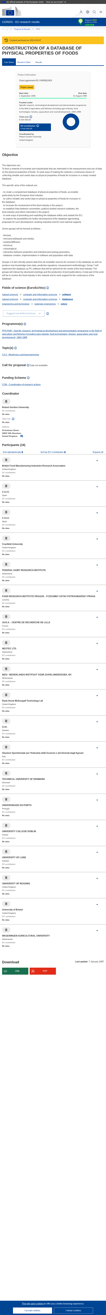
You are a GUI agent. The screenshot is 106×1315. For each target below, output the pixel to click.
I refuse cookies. (73, 1310)
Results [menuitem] (38, 62)
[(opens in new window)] (11, 11)
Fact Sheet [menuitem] (9, 62)
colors (64, 304)
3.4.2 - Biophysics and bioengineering (20, 354)
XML (17, 971)
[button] (88, 12)
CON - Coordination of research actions (21, 384)
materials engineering (45, 304)
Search (94, 12)
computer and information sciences (40, 294)
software (66, 294)
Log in (81, 12)
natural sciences (10, 294)
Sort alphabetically (12, 452)
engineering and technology (15, 304)
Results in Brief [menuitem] (23, 62)
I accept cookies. (32, 1310)
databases (67, 299)
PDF (45, 971)
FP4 (38, 29)
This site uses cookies (33, 1303)
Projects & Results (22, 29)
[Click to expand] (97, 460)
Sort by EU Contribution (52, 452)
